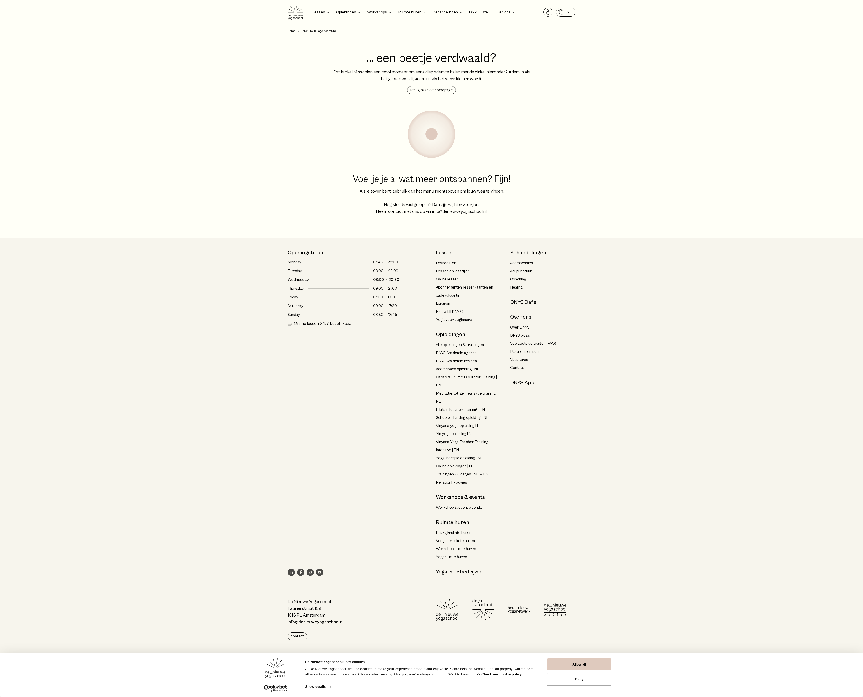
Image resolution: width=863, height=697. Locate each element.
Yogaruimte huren (451, 557)
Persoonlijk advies (451, 482)
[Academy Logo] (483, 610)
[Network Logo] (519, 610)
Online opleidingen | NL (455, 466)
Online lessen (447, 279)
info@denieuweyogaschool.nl (459, 211)
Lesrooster (446, 263)
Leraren (443, 303)
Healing (516, 287)
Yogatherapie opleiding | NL (459, 458)
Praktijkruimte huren (454, 532)
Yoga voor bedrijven (459, 572)
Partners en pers (525, 351)
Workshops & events (460, 497)
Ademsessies (521, 263)
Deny (579, 679)
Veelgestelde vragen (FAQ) (533, 343)
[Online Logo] (555, 610)
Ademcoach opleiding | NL (457, 369)
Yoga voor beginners (454, 319)
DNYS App (522, 383)
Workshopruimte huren (456, 548)
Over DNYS (519, 327)
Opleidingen (346, 12)
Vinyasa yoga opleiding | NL (459, 425)
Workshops (377, 12)
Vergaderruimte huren (455, 540)
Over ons (503, 12)
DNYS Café (478, 12)
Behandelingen (445, 12)
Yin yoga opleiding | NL (455, 433)
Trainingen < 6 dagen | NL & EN (462, 474)
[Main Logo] (447, 610)
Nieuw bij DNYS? (450, 311)
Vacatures (519, 359)
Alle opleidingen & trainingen (460, 344)
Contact (517, 367)
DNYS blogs (520, 335)
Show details (315, 686)
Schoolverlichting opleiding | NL (462, 417)
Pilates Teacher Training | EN (460, 409)
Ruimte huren (409, 12)
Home (292, 31)
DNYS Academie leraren (456, 361)
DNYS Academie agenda (456, 353)
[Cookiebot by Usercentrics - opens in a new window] (275, 688)
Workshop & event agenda (459, 507)
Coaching (518, 279)
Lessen (318, 12)
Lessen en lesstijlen (453, 271)
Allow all (579, 664)
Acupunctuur (521, 271)
